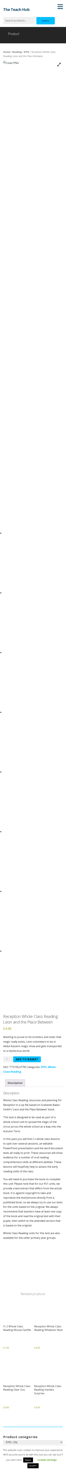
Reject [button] (28, 1459)
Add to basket (27, 1059)
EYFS (26, 51)
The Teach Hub (16, 9)
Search (46, 21)
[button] (61, 6)
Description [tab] (15, 1083)
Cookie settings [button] (47, 1459)
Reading (17, 51)
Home (6, 51)
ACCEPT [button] (33, 1465)
